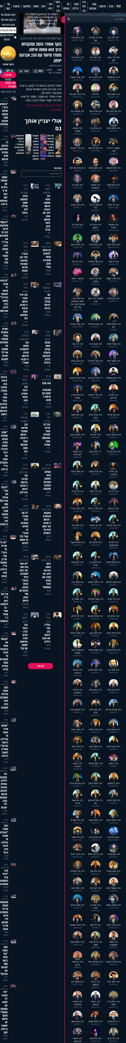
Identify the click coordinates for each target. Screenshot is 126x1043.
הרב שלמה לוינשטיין (24, 335)
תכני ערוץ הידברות (28, 39)
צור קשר (8, 6)
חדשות (102, 6)
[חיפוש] (69, 19)
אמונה (57, 105)
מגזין (111, 6)
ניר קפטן (48, 105)
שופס (35, 6)
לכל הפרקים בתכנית (8, 75)
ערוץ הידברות (44, 39)
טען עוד (40, 666)
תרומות (16, 6)
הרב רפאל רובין (25, 617)
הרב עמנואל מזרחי (46, 287)
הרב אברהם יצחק (34, 105)
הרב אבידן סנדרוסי (23, 468)
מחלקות (26, 6)
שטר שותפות (92, 6)
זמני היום (50, 6)
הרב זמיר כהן (84, 6)
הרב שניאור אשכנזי (24, 417)
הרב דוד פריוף (47, 417)
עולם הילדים (76, 6)
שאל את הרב (57, 6)
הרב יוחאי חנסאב (46, 188)
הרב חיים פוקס (47, 335)
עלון (43, 6)
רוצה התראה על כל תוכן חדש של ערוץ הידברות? (8, 20)
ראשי (59, 39)
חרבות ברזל (55, 109)
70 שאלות (66, 6)
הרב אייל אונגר (25, 287)
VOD (118, 6)
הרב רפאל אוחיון (25, 379)
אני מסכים (7, 37)
